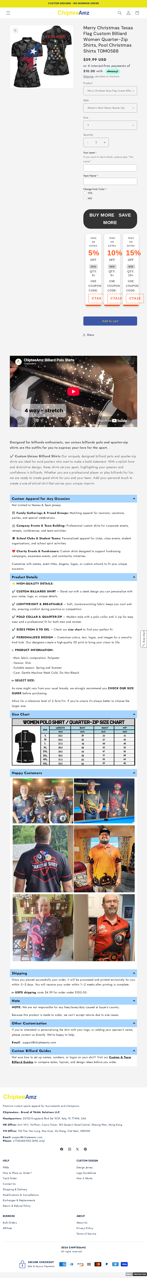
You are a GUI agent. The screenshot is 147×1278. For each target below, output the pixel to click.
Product (87, 83)
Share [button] (90, 335)
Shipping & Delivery (15, 1189)
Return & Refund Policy (17, 1206)
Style (86, 100)
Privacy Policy (85, 1228)
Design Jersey (85, 1167)
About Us (82, 1222)
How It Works (85, 1178)
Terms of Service (86, 1233)
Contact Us (9, 1184)
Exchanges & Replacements (19, 1200)
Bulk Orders (10, 1222)
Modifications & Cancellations (21, 1195)
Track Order (10, 1178)
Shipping (88, 76)
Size (85, 117)
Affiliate (7, 1228)
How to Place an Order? (17, 1173)
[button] (8, 13)
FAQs (6, 1167)
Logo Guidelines (86, 1173)
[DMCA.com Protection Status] (136, 1275)
